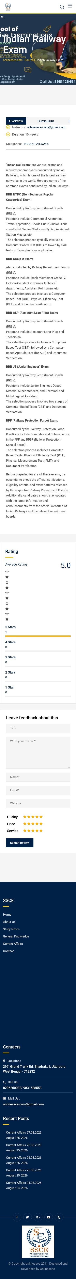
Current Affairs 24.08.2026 (23, 1183)
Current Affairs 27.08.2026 (23, 1132)
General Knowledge (16, 936)
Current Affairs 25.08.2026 (23, 1170)
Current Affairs (13, 944)
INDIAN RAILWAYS (36, 144)
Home (7, 914)
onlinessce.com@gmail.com (23, 1104)
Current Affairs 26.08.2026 (23, 1145)
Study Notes (11, 929)
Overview (16, 121)
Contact (8, 951)
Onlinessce (47, 1269)
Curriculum (45, 121)
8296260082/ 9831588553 (22, 1088)
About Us (9, 922)
